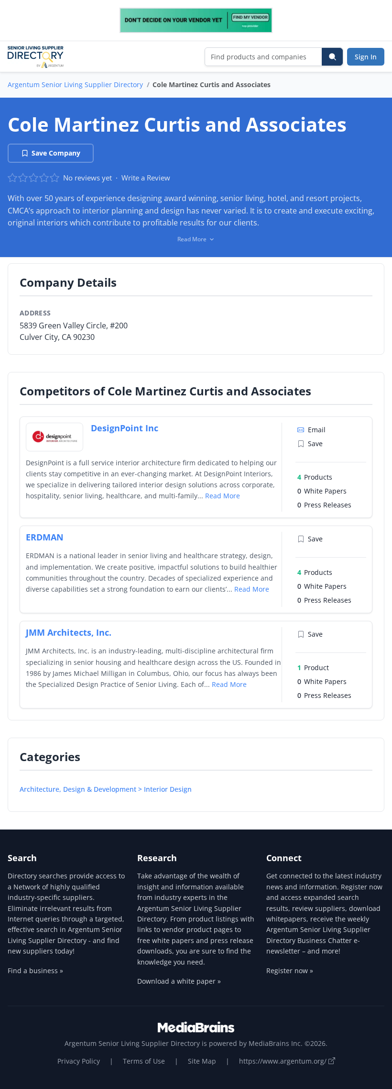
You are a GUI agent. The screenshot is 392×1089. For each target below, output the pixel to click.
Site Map (202, 1061)
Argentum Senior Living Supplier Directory (75, 84)
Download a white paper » (179, 981)
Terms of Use (144, 1061)
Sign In (366, 56)
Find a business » (35, 970)
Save (315, 443)
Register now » (289, 970)
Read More (222, 495)
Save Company (56, 152)
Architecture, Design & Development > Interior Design (106, 789)
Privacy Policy (78, 1061)
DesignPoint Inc (124, 428)
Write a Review (145, 177)
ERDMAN (45, 537)
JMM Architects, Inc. (68, 632)
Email (317, 429)
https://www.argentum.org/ (283, 1061)
